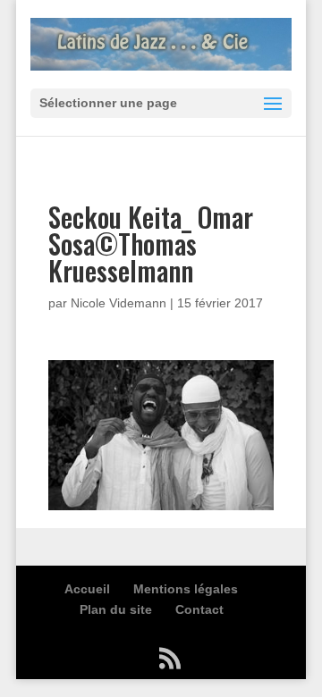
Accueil (87, 589)
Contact (199, 609)
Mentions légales (185, 589)
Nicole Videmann (118, 303)
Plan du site (116, 609)
